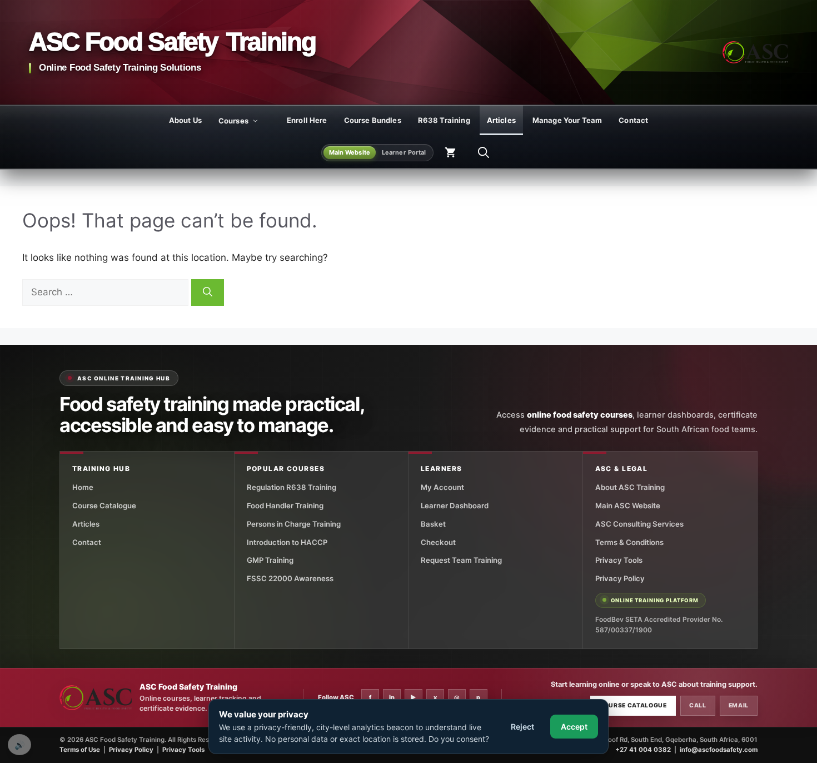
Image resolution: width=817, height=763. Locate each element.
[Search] (207, 292)
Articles (501, 120)
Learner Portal (404, 152)
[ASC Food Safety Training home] (95, 697)
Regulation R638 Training (291, 487)
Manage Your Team (567, 120)
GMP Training (270, 560)
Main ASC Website (627, 505)
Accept (574, 726)
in (392, 697)
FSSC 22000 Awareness (290, 578)
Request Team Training (461, 560)
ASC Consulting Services (639, 523)
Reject (522, 726)
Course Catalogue (104, 505)
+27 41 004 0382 (643, 750)
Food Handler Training (285, 505)
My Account (442, 487)
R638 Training (444, 120)
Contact (633, 120)
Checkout (438, 542)
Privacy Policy (620, 578)
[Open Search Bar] (483, 152)
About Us (185, 120)
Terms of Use (79, 750)
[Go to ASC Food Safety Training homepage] (755, 52)
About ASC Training (630, 487)
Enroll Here (307, 120)
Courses (233, 120)
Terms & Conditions (629, 542)
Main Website (349, 152)
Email (739, 705)
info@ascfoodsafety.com (719, 750)
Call (697, 705)
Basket (433, 523)
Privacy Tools (618, 560)
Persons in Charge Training (294, 523)
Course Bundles (372, 120)
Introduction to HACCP (287, 542)
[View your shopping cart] (450, 152)
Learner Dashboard (455, 505)
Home (82, 487)
